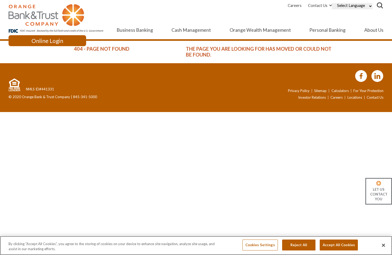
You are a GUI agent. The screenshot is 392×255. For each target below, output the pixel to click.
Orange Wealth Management (260, 30)
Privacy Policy (299, 91)
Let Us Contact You (378, 194)
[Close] (383, 245)
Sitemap (320, 91)
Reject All (298, 245)
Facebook (361, 76)
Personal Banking (327, 30)
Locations (354, 97)
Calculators (340, 91)
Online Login (47, 40)
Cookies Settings (260, 245)
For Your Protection (368, 91)
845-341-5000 (85, 97)
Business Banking (135, 30)
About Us (373, 30)
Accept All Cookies (339, 245)
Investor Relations (312, 97)
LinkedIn (377, 76)
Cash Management (191, 30)
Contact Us (317, 5)
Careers (295, 5)
